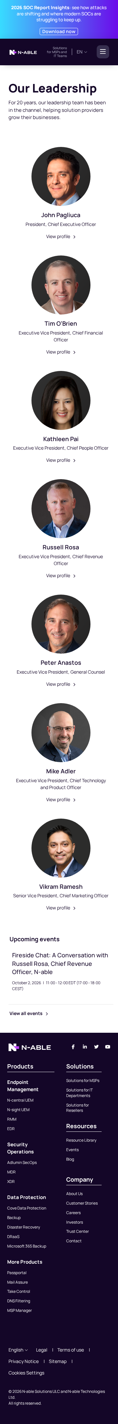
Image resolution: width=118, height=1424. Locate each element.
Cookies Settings (26, 1373)
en (80, 52)
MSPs (56, 52)
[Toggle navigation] (100, 52)
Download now (58, 31)
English (16, 1350)
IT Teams (60, 55)
